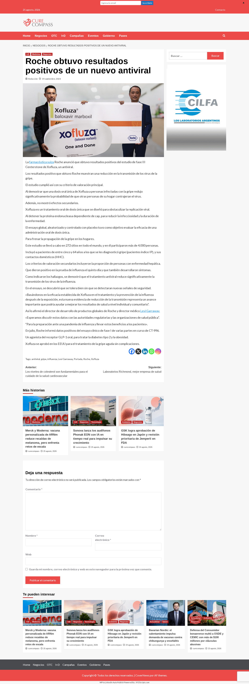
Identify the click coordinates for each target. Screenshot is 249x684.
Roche (86, 359)
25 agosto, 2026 (50, 451)
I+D (63, 35)
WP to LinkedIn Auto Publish (112, 682)
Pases (123, 35)
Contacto (220, 9)
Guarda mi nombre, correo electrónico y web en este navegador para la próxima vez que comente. (90, 569)
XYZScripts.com (142, 682)
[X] (138, 351)
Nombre (31, 535)
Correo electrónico (103, 538)
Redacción (33, 79)
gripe (43, 359)
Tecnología (96, 422)
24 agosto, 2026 (145, 447)
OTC (54, 35)
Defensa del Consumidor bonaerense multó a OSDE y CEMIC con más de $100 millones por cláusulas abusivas (206, 637)
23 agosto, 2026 (214, 648)
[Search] (224, 36)
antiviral (36, 359)
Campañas (77, 35)
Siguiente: (132, 369)
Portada (78, 359)
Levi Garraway (65, 359)
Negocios (41, 35)
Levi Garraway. (150, 311)
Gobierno (109, 35)
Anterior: (56, 371)
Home (26, 35)
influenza (52, 359)
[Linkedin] (145, 351)
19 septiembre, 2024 (51, 79)
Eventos (93, 35)
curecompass (33, 451)
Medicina (36, 54)
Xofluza (95, 359)
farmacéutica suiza (41, 162)
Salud (165, 622)
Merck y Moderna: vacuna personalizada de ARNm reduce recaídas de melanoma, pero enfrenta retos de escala (42, 438)
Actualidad (155, 622)
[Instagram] (158, 351)
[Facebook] (132, 351)
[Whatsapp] (151, 351)
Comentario (33, 489)
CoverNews (142, 675)
